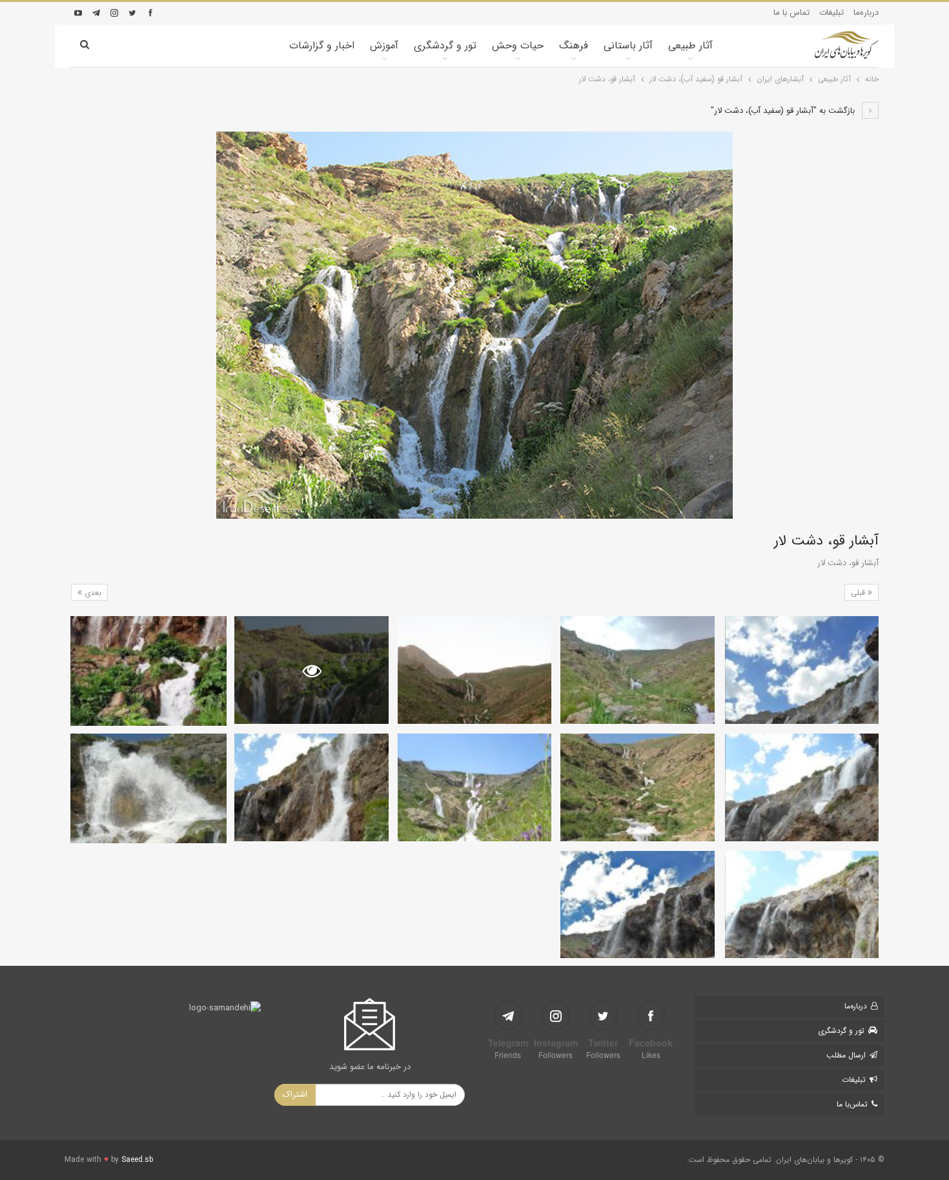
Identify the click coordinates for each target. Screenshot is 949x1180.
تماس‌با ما (852, 1104)
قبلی (859, 592)
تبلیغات (831, 12)
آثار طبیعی (690, 45)
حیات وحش (518, 45)
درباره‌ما (866, 12)
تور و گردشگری (445, 45)
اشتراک (295, 1094)
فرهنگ (573, 45)
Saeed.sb (137, 1160)
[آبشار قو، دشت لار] (802, 670)
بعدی (91, 592)
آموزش (384, 45)
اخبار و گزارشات (321, 45)
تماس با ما (791, 12)
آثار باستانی (628, 45)
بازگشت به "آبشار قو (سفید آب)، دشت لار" (784, 110)
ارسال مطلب (846, 1055)
